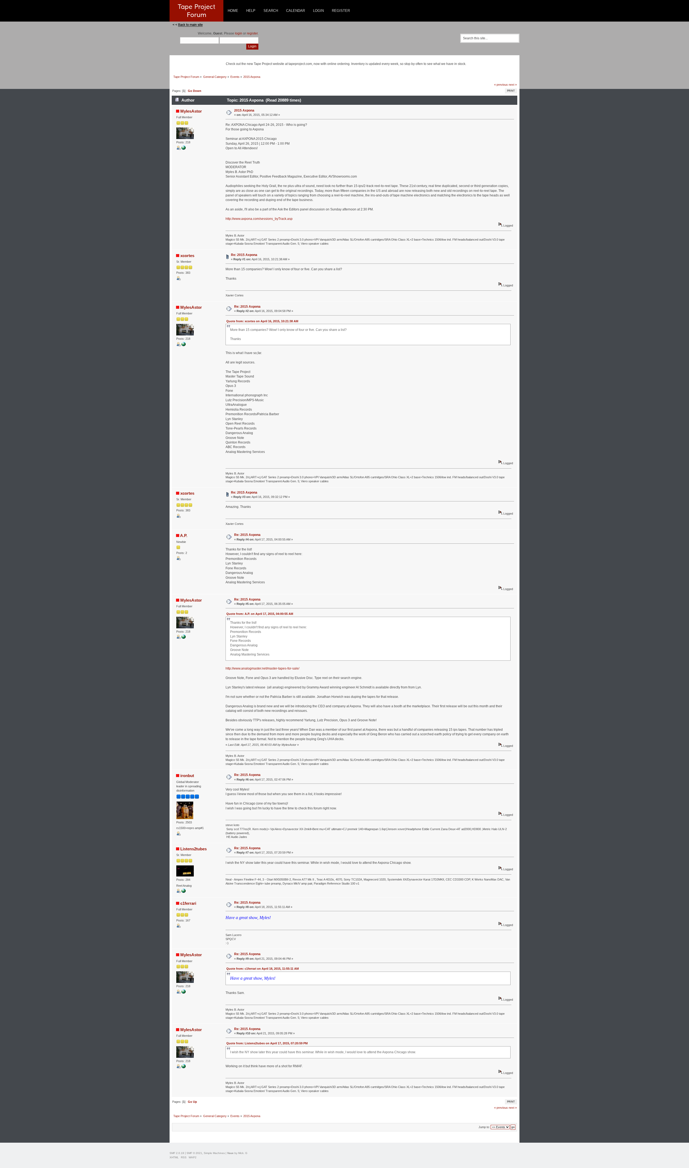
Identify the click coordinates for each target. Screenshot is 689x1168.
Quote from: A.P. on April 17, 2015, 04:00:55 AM (259, 613)
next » (513, 84)
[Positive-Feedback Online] (183, 148)
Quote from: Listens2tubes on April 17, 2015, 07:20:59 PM (267, 1043)
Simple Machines (214, 1153)
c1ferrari (188, 903)
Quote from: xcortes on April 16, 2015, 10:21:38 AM (262, 321)
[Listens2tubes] (183, 891)
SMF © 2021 (194, 1153)
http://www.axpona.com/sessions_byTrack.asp (259, 219)
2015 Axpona (244, 110)
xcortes (187, 255)
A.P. (183, 535)
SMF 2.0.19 (177, 1153)
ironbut (187, 775)
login (238, 33)
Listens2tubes (193, 849)
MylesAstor (191, 111)
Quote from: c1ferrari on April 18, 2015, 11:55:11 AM (262, 968)
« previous (501, 84)
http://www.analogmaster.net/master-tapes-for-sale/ (262, 668)
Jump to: (484, 1127)
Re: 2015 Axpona (244, 255)
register (252, 33)
